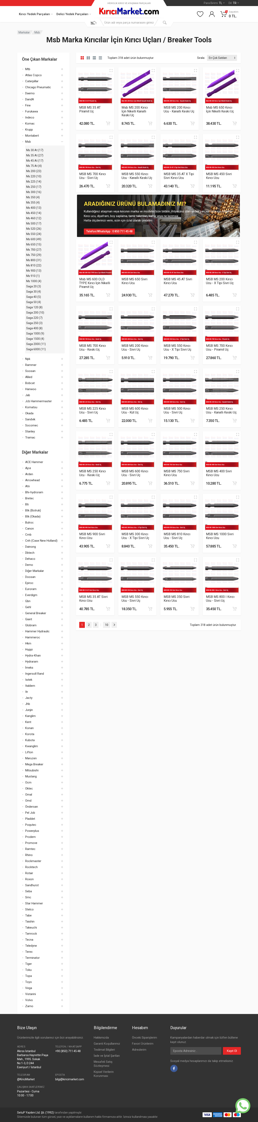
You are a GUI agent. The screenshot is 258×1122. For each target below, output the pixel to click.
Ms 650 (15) (33, 244)
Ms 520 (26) (33, 228)
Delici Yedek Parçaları (72, 14)
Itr (26, 692)
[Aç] (62, 69)
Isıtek (28, 680)
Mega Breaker (34, 764)
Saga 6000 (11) (36, 349)
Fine (28, 105)
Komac (30, 123)
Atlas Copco (33, 75)
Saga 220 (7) (34, 317)
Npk (27, 359)
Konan (29, 728)
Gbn (27, 601)
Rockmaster (33, 861)
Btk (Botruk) (33, 510)
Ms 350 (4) (33, 197)
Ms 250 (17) (33, 186)
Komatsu (31, 407)
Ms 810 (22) (33, 265)
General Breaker (35, 613)
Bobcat (30, 383)
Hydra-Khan (33, 655)
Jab (27, 395)
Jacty (28, 698)
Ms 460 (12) (33, 218)
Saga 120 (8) (34, 307)
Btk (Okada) (33, 516)
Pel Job (30, 812)
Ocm (28, 782)
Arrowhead (32, 480)
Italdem (30, 686)
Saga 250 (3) (34, 323)
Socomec (31, 425)
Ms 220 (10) (33, 176)
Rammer (30, 365)
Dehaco (30, 559)
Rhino (29, 855)
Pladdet (30, 819)
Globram (30, 625)
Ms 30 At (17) (34, 150)
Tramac (30, 437)
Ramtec (30, 849)
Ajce (28, 468)
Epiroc (29, 583)
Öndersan (31, 806)
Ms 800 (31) (33, 260)
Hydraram (31, 661)
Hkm (28, 643)
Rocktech (31, 867)
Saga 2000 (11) (36, 344)
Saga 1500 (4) (35, 338)
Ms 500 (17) (33, 223)
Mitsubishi (31, 770)
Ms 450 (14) (33, 213)
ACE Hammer (34, 462)
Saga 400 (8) (34, 328)
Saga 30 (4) (33, 291)
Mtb (27, 69)
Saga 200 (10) (35, 312)
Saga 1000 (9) (35, 333)
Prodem (30, 837)
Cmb (28, 534)
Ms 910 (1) (33, 275)
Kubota (30, 740)
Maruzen (31, 758)
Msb (37, 32)
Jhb (27, 704)
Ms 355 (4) (33, 202)
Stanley (30, 431)
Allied (28, 377)
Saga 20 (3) (33, 286)
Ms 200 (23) (33, 171)
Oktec (29, 788)
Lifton (29, 752)
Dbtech (29, 553)
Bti (27, 504)
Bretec (29, 498)
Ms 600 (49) (33, 239)
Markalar (24, 32)
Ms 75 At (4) (34, 165)
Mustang (31, 776)
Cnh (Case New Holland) (41, 540)
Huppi (29, 649)
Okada (29, 413)
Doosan (30, 577)
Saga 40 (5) (33, 296)
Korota (29, 734)
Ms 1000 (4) (33, 281)
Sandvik (30, 419)
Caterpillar (31, 81)
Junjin (29, 710)
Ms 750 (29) (33, 255)
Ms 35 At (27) (34, 155)
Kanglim (30, 716)
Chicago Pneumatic (38, 87)
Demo (29, 565)
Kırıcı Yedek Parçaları (34, 14)
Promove (31, 843)
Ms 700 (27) (33, 249)
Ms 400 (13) (33, 207)
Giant (28, 619)
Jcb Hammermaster (38, 401)
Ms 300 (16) (33, 192)
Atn (27, 486)
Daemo (30, 93)
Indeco (29, 117)
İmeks (29, 667)
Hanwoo (30, 389)
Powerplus (32, 831)
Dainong (30, 547)
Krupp (29, 129)
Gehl (28, 607)
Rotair (29, 873)
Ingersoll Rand (34, 673)
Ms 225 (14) (33, 181)
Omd (28, 800)
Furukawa (31, 111)
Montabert (32, 135)
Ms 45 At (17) (34, 160)
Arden (29, 474)
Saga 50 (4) (33, 302)
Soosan (30, 371)
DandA (29, 99)
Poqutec (30, 825)
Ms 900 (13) (33, 270)
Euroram (30, 589)
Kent (28, 722)
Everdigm (31, 595)
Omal (28, 794)
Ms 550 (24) (33, 234)
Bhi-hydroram (34, 492)
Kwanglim (31, 746)
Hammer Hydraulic (37, 631)
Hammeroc (32, 637)
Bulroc (29, 522)
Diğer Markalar (34, 571)
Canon (29, 528)
